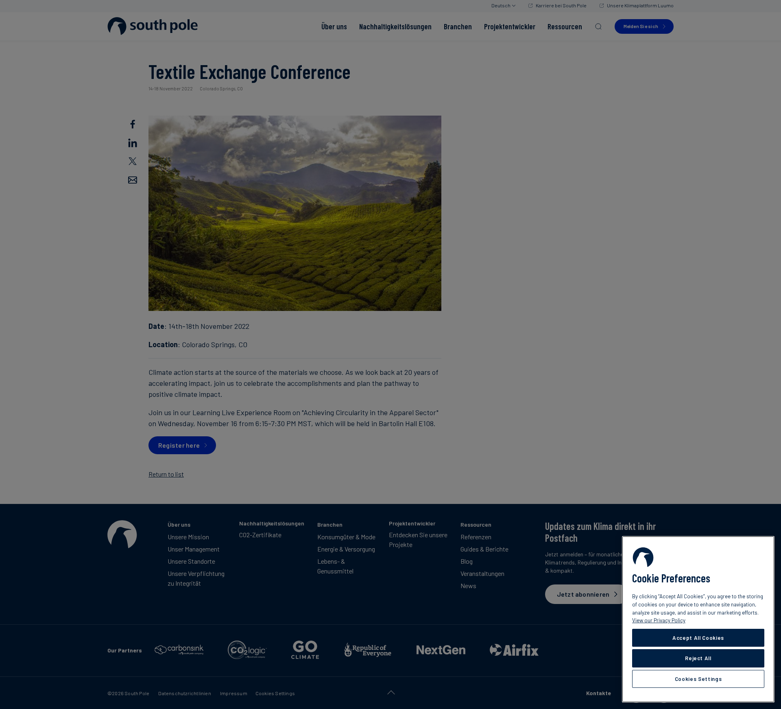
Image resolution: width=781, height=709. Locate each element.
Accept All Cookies (698, 638)
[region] (698, 619)
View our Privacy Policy (658, 620)
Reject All (698, 658)
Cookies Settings (698, 679)
